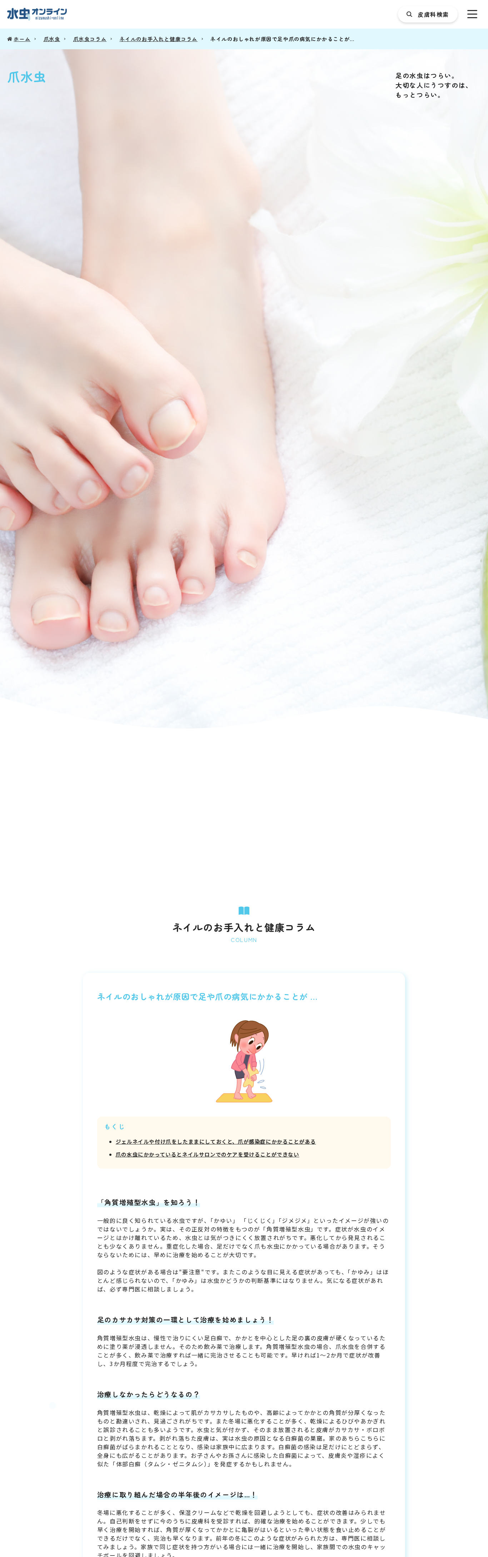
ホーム (22, 38)
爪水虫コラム (90, 38)
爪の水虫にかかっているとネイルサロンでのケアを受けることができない (207, 1154)
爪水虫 (52, 38)
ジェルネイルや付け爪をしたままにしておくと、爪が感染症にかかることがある (216, 1141)
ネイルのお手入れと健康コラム (159, 38)
